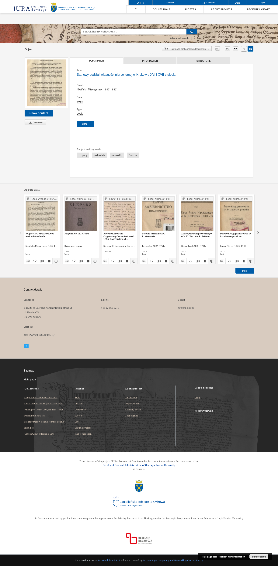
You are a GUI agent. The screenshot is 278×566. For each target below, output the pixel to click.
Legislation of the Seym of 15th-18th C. (44, 403)
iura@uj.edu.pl (186, 307)
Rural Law (29, 427)
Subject (78, 415)
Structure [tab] (203, 60)
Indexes (190, 9)
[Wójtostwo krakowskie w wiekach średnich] (42, 214)
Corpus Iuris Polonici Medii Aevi (40, 397)
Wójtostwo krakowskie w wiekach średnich (40, 235)
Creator (78, 403)
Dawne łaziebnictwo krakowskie (153, 235)
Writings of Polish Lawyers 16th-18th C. (44, 409)
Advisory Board (133, 409)
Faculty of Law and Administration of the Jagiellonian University (139, 465)
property (83, 155)
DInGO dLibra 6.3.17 (109, 560)
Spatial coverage (83, 427)
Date (77, 421)
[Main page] (135, 9)
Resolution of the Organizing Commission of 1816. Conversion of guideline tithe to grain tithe (119, 236)
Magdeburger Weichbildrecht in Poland (44, 421)
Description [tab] (96, 60)
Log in (198, 398)
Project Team (132, 403)
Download (37, 122)
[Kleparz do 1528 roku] (81, 214)
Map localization (83, 433)
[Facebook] (26, 346)
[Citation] (235, 48)
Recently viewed (259, 9)
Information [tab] (150, 60)
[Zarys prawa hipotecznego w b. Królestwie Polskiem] (197, 214)
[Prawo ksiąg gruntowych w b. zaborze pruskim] (236, 214)
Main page (30, 379)
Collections (161, 9)
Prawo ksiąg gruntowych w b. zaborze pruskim (235, 235)
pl (143, 3)
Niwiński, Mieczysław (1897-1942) (97, 89)
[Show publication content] (48, 260)
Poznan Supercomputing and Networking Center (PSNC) (173, 560)
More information (236, 556)
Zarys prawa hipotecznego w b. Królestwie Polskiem (196, 235)
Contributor (80, 409)
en (250, 48)
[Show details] (55, 260)
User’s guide (131, 415)
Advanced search (179, 38)
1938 (80, 101)
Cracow (133, 155)
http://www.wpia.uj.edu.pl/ (38, 334)
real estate (99, 155)
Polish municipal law (34, 415)
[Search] (191, 32)
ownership (117, 155)
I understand (259, 556)
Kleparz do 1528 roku (76, 233)
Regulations (131, 397)
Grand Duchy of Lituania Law (39, 433)
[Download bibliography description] (41, 260)
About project (221, 9)
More (245, 270)
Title (77, 397)
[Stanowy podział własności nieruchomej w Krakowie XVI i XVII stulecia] (46, 82)
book (80, 113)
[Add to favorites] (227, 48)
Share (237, 2)
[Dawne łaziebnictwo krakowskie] (158, 214)
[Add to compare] (217, 48)
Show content (39, 113)
